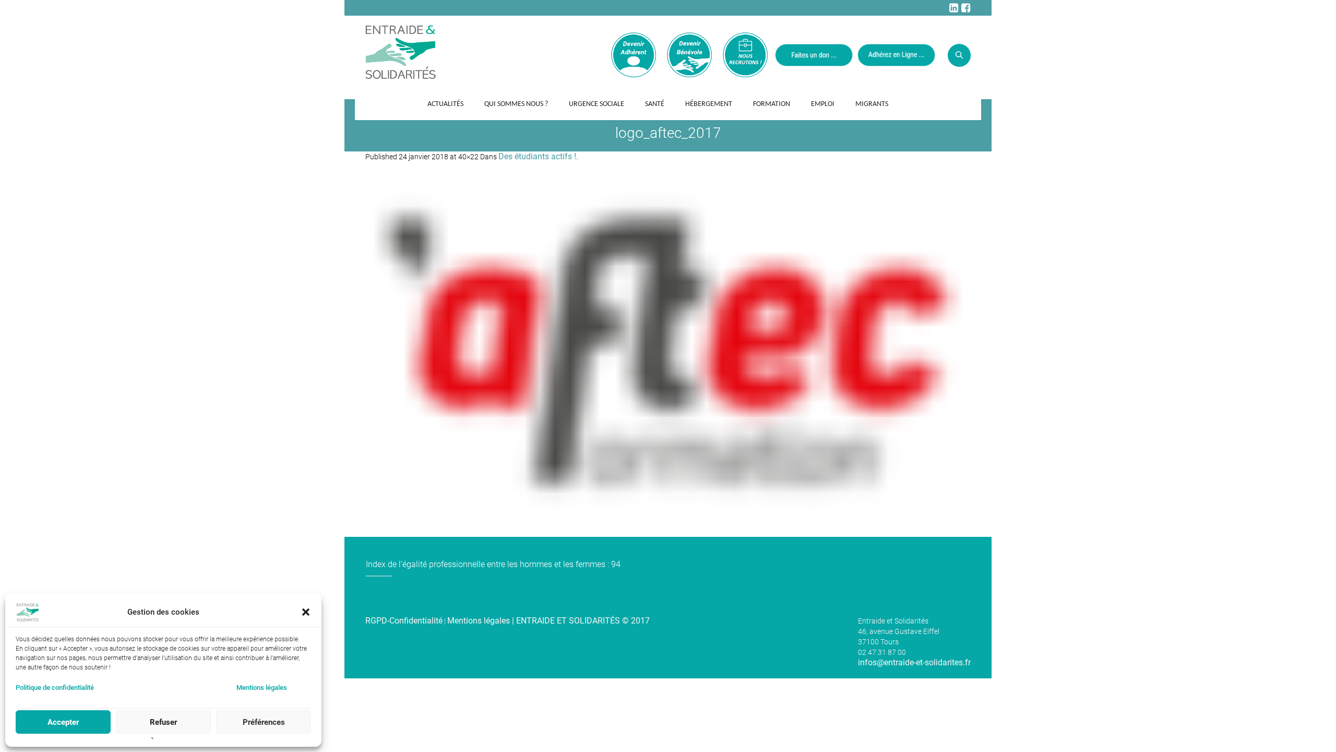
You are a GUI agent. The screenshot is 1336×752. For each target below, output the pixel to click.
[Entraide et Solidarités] (400, 51)
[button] (306, 612)
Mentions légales (261, 687)
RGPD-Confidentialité (404, 621)
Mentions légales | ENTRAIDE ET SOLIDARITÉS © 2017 (548, 621)
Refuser (163, 722)
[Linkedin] (953, 8)
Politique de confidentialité (55, 687)
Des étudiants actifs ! (537, 156)
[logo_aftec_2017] (668, 349)
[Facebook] (965, 8)
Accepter (63, 722)
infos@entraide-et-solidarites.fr (914, 662)
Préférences (264, 722)
